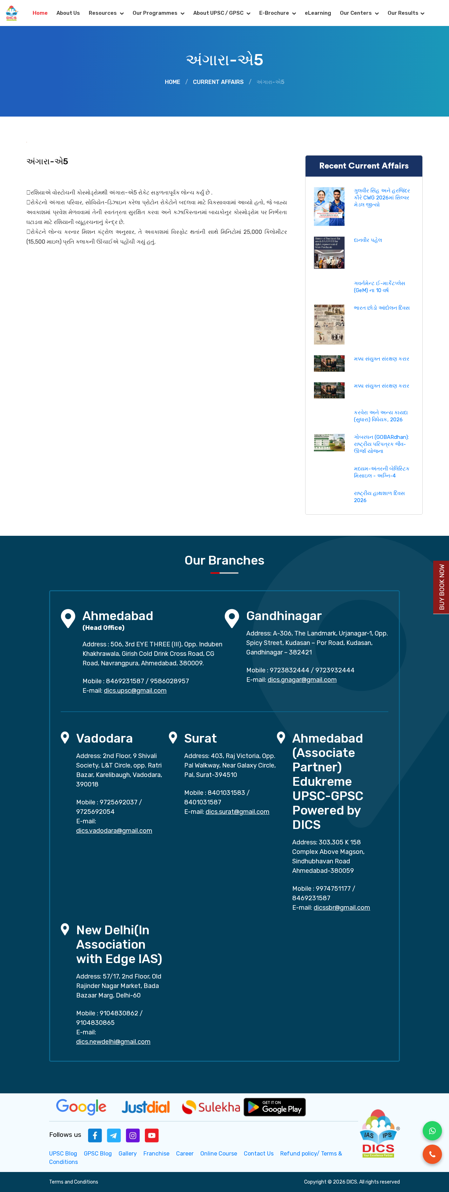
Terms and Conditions (73, 1182)
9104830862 (119, 1013)
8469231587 (125, 681)
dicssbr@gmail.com (342, 907)
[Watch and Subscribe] (152, 1135)
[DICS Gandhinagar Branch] (231, 618)
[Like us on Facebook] (95, 1135)
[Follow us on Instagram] (133, 1135)
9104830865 (95, 1023)
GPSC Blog (98, 1153)
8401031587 (202, 802)
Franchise (156, 1153)
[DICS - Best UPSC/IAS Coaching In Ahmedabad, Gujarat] (379, 1132)
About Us (68, 13)
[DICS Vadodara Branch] (65, 737)
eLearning (318, 13)
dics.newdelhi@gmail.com (113, 1042)
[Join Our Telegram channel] (114, 1135)
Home (40, 13)
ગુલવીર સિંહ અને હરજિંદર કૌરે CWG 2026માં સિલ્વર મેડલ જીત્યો (382, 197)
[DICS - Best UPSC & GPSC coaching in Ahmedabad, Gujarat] (14, 13)
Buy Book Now (442, 587)
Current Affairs (218, 82)
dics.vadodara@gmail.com (114, 831)
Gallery (128, 1153)
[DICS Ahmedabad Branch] (68, 618)
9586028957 (169, 681)
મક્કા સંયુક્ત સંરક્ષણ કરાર (381, 359)
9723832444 (289, 670)
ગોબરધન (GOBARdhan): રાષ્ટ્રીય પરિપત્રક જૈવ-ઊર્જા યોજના (381, 444)
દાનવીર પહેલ (368, 240)
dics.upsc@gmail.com (135, 690)
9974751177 (333, 889)
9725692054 (95, 812)
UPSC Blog (63, 1153)
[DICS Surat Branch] (173, 737)
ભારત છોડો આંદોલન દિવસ (382, 308)
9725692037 (119, 802)
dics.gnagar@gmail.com (302, 680)
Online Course (218, 1153)
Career (185, 1153)
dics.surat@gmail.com (237, 812)
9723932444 (335, 670)
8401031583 (226, 793)
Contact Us (259, 1153)
